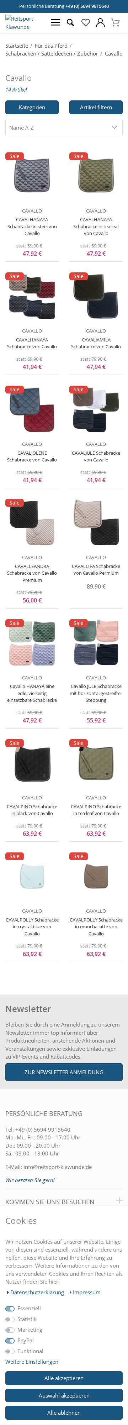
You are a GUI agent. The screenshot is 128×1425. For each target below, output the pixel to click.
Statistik (27, 1318)
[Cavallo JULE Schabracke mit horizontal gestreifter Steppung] (96, 642)
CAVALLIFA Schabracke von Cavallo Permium (96, 569)
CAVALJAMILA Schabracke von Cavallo (96, 343)
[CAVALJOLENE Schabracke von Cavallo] (32, 409)
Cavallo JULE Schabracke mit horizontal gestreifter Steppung (96, 693)
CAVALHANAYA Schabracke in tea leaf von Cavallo (96, 226)
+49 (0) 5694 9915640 (87, 6)
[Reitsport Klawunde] (24, 26)
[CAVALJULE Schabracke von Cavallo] (96, 409)
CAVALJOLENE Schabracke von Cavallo (32, 456)
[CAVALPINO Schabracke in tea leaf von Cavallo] (96, 762)
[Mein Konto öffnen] (100, 23)
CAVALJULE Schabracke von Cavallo (96, 456)
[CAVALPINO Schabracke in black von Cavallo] (32, 762)
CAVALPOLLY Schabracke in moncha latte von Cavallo (96, 927)
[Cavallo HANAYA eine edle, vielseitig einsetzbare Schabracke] (32, 642)
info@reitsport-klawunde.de (57, 1166)
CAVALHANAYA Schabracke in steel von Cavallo (32, 226)
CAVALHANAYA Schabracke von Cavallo (32, 343)
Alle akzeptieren (64, 1378)
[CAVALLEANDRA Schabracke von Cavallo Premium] (32, 522)
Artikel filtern (96, 107)
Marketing (29, 1329)
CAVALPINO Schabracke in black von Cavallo (32, 810)
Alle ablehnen (64, 1412)
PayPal (25, 1340)
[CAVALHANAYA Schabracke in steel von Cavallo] (32, 175)
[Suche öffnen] (70, 23)
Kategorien (32, 107)
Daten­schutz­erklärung (37, 1292)
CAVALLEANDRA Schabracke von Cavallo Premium (32, 573)
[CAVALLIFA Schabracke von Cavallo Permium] (96, 522)
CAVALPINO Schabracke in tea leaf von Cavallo (96, 810)
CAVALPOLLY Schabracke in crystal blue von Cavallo (32, 927)
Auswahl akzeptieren (64, 1395)
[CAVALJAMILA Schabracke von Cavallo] (96, 295)
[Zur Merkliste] (85, 23)
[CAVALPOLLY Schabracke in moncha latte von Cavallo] (96, 875)
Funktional (30, 1350)
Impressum (87, 1292)
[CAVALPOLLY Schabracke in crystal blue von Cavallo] (32, 875)
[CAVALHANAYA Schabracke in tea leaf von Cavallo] (96, 175)
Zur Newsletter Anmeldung (64, 1072)
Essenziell (29, 1308)
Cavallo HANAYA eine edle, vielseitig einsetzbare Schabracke (32, 693)
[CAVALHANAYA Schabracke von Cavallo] (32, 295)
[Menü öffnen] (55, 23)
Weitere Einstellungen (31, 1361)
